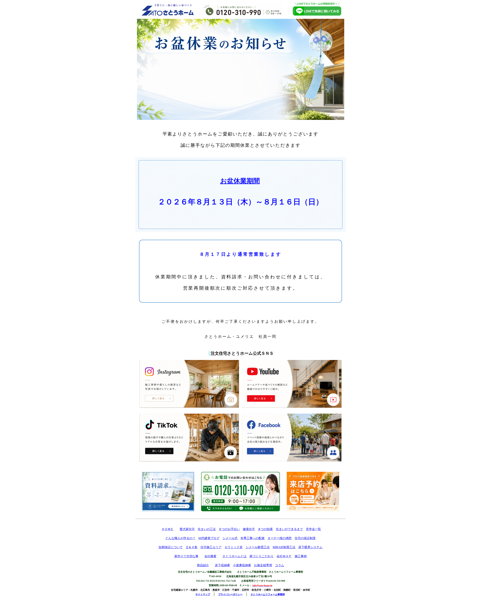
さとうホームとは (234, 556)
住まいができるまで (289, 529)
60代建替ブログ (208, 538)
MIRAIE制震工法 (284, 547)
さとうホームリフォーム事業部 (268, 594)
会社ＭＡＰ (284, 556)
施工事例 (301, 556)
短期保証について (171, 547)
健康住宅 (249, 529)
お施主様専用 (263, 565)
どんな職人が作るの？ (180, 538)
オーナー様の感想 (280, 538)
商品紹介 (203, 565)
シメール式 (229, 538)
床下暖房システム (310, 547)
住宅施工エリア (211, 547)
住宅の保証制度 (305, 538)
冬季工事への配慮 (252, 538)
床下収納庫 (222, 565)
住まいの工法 (207, 529)
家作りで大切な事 (186, 556)
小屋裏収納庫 (242, 565)
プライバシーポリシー (230, 594)
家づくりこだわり (262, 556)
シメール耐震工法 (258, 547)
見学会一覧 (313, 529)
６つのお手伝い (229, 529)
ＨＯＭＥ (168, 529)
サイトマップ (202, 594)
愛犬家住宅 (187, 529)
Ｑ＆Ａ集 (191, 547)
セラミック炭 (234, 547)
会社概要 (210, 556)
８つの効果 (265, 529)
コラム (279, 565)
